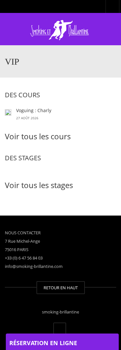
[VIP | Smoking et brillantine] (60, 29)
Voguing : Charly (33, 110)
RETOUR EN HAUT (61, 288)
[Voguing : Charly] (8, 112)
